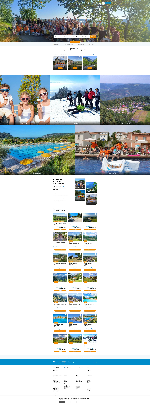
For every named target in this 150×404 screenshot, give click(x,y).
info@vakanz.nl (68, 367)
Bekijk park (60, 229)
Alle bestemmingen (91, 54)
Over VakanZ (88, 380)
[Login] (103, 3)
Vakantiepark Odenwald (56, 381)
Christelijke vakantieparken (67, 385)
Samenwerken (88, 390)
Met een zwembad (78, 386)
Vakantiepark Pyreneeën (56, 387)
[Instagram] (96, 362)
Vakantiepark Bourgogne (56, 383)
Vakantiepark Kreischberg (56, 390)
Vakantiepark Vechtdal (56, 395)
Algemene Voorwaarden (90, 389)
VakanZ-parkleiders (78, 380)
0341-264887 (56, 367)
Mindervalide (77, 385)
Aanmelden (70, 362)
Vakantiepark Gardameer (56, 388)
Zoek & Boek (92, 210)
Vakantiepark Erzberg (56, 389)
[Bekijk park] (75, 217)
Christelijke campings (67, 386)
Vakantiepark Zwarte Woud (56, 382)
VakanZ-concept (89, 381)
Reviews (88, 383)
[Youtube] (94, 362)
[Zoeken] (104, 3)
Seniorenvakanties (66, 388)
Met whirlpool (77, 388)
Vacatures (88, 382)
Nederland (65, 380)
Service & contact (80, 367)
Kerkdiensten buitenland (79, 381)
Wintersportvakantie (66, 387)
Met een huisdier (78, 387)
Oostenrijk (65, 381)
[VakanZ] (41, 2)
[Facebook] (93, 362)
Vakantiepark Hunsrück (56, 380)
